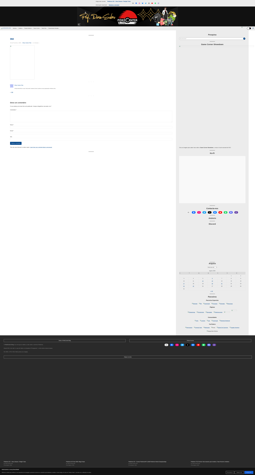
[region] (127, 471)
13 (212, 281)
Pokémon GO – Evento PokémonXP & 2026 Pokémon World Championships (147, 461)
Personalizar (229, 472)
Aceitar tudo (248, 472)
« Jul (211, 291)
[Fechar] (253, 468)
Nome (12, 124)
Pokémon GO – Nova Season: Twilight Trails (119, 1)
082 (12, 92)
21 (221, 283)
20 (212, 283)
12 (202, 281)
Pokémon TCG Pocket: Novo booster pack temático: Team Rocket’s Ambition (210, 461)
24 (183, 286)
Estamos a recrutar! (114, 5)
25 (193, 286)
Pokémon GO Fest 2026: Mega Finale (75, 461)
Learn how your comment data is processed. (41, 147)
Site (11, 136)
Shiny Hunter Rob (26, 43)
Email (12, 130)
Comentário (13, 109)
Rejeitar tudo (239, 472)
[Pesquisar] (244, 39)
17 (183, 283)
